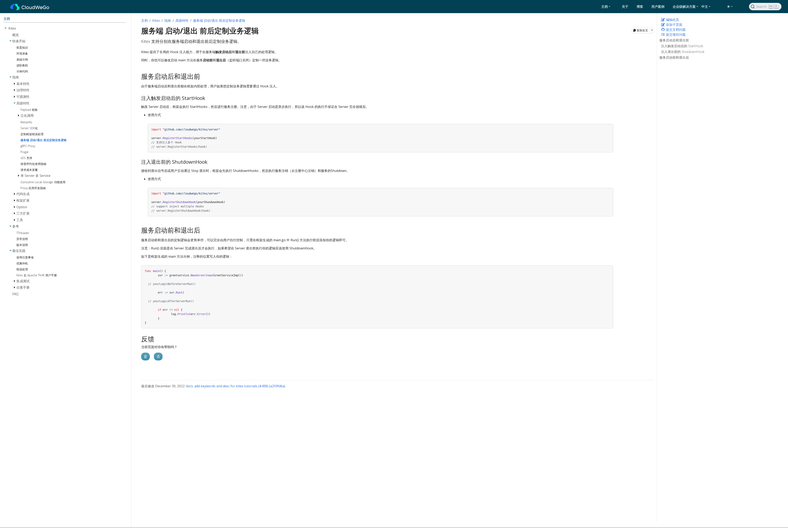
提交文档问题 (675, 29)
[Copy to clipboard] (610, 127)
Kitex (156, 20)
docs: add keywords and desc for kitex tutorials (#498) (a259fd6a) (235, 386)
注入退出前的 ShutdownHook (682, 51)
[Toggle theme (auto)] (729, 6)
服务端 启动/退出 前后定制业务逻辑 (219, 20)
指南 (167, 20)
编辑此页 (672, 19)
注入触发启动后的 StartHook (682, 46)
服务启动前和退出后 (674, 57)
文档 (144, 20)
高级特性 (182, 20)
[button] (610, 6)
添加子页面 (673, 24)
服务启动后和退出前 (674, 40)
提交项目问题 (675, 34)
